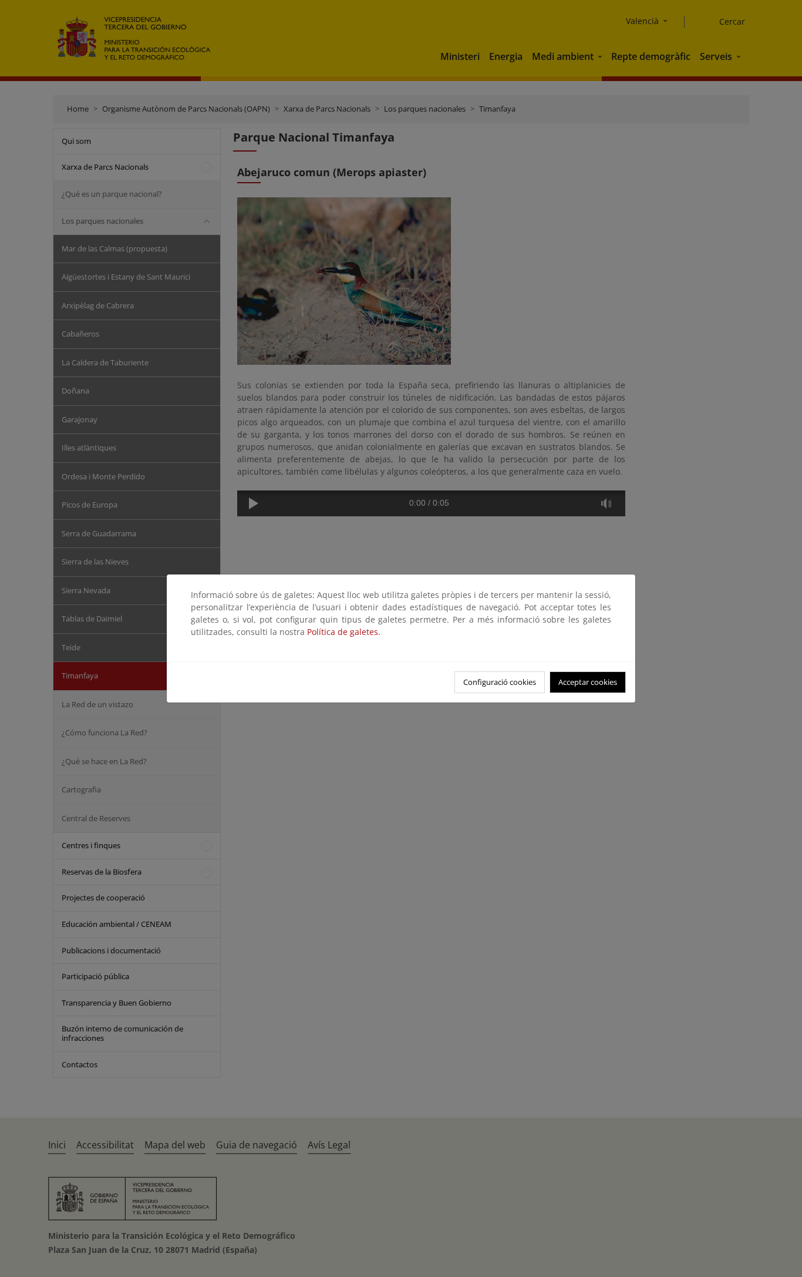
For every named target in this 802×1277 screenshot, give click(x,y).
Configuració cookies (499, 682)
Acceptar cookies (587, 682)
